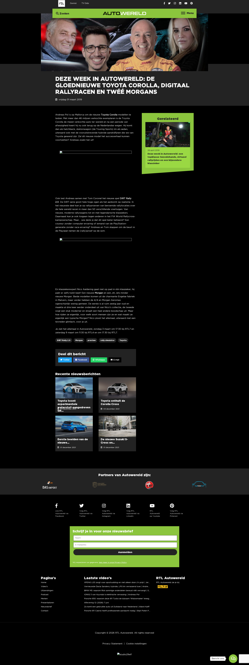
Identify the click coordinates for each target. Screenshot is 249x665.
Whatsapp (100, 360)
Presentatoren (47, 603)
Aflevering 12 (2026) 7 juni (96, 603)
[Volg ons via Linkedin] (180, 3)
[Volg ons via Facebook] (164, 3)
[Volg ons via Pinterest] (191, 3)
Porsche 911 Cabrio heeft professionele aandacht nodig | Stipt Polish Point (118, 611)
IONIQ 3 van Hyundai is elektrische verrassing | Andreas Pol (111, 594)
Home (43, 582)
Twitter (66, 360)
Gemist (73, 3)
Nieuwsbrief (46, 607)
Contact (44, 611)
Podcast (44, 594)
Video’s (44, 586)
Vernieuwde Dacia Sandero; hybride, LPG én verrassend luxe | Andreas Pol (119, 586)
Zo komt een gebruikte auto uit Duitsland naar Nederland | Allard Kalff (116, 607)
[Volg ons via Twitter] (169, 3)
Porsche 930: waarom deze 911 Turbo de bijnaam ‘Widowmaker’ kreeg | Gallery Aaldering (125, 598)
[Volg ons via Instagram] (175, 3)
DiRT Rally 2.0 (63, 340)
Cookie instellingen (136, 644)
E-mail (116, 360)
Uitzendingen (47, 590)
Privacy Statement (112, 644)
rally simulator (107, 340)
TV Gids (85, 3)
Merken (44, 598)
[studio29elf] (124, 654)
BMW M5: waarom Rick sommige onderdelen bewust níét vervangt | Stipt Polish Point (123, 590)
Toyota (123, 340)
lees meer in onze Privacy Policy (113, 562)
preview (92, 340)
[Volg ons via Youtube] (186, 3)
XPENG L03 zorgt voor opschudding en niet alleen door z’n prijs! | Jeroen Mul (120, 582)
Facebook (82, 360)
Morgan (79, 340)
